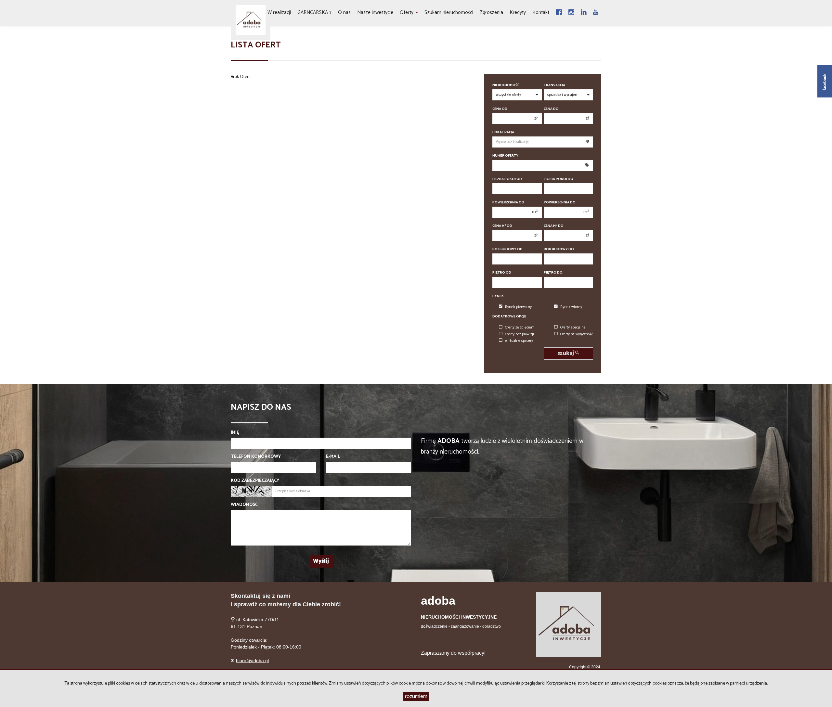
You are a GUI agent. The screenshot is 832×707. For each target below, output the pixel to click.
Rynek (498, 296)
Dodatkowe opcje (509, 316)
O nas (344, 12)
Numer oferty (505, 155)
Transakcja (554, 85)
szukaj (566, 353)
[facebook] (559, 13)
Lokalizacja (503, 132)
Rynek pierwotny (518, 307)
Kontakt (540, 12)
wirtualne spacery (519, 341)
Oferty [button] (407, 12)
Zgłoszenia (491, 12)
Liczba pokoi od (507, 179)
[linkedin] (584, 13)
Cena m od (502, 226)
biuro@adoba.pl (252, 660)
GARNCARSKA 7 (314, 12)
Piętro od (501, 272)
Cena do (551, 109)
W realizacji (279, 12)
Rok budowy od (507, 249)
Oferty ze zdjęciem (520, 327)
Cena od (499, 109)
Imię (235, 433)
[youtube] (595, 13)
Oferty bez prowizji (519, 334)
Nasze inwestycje (375, 12)
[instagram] (571, 13)
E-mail (333, 457)
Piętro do (553, 272)
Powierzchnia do (560, 202)
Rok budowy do (559, 249)
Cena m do (554, 226)
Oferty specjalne (573, 327)
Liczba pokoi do (558, 179)
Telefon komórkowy (256, 457)
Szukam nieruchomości (448, 12)
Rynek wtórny (571, 307)
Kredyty (518, 12)
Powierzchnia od (508, 202)
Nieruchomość (505, 85)
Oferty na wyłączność (576, 334)
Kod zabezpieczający (255, 481)
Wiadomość (244, 505)
